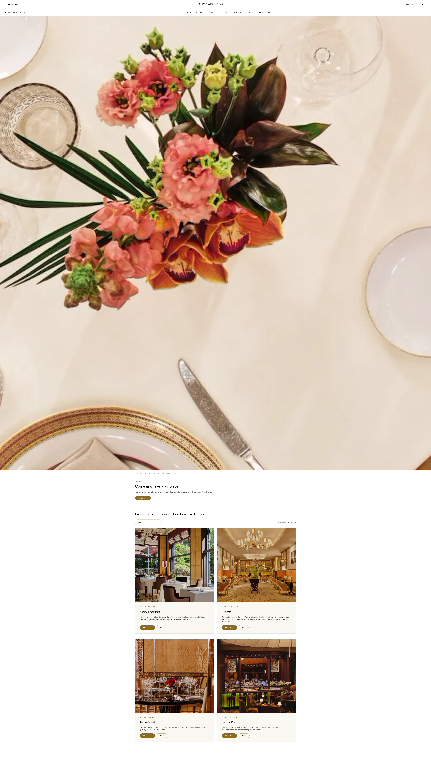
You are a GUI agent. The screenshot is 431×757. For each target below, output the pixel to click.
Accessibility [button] (410, 4)
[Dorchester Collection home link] (211, 4)
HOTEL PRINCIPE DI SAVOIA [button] (16, 12)
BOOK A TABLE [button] (147, 628)
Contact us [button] (143, 498)
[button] (26, 4)
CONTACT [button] (420, 4)
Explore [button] (162, 628)
